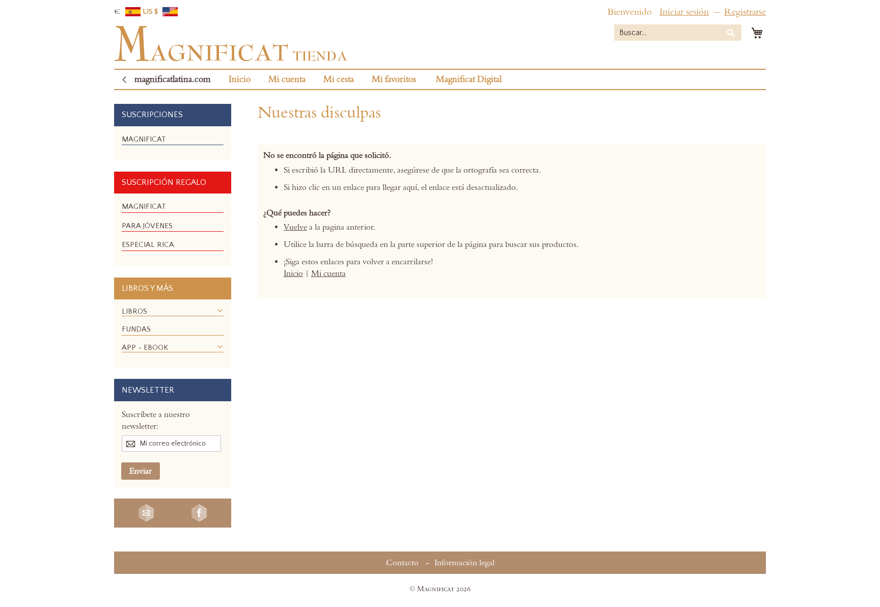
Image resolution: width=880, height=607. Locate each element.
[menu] (172, 143)
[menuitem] (144, 139)
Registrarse (745, 12)
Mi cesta (338, 79)
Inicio (240, 79)
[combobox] (677, 32)
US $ (151, 11)
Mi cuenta (287, 79)
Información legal (464, 563)
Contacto (402, 563)
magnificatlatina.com (172, 79)
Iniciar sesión (684, 12)
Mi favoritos (394, 79)
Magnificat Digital (469, 79)
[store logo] (230, 43)
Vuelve (295, 227)
